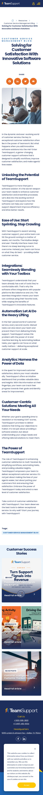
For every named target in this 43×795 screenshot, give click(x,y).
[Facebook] (10, 81)
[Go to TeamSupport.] (12, 20)
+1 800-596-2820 (21, 720)
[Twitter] (25, 81)
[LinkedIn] (18, 81)
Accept (26, 785)
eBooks (8, 577)
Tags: (5, 528)
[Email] (33, 81)
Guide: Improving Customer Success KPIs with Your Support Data (21, 630)
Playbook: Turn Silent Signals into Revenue (19, 583)
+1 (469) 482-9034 (21, 724)
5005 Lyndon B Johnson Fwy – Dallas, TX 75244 (21, 733)
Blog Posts (10, 624)
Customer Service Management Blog (17, 40)
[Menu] (38, 4)
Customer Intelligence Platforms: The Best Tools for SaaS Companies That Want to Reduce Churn (21, 677)
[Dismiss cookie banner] (35, 748)
